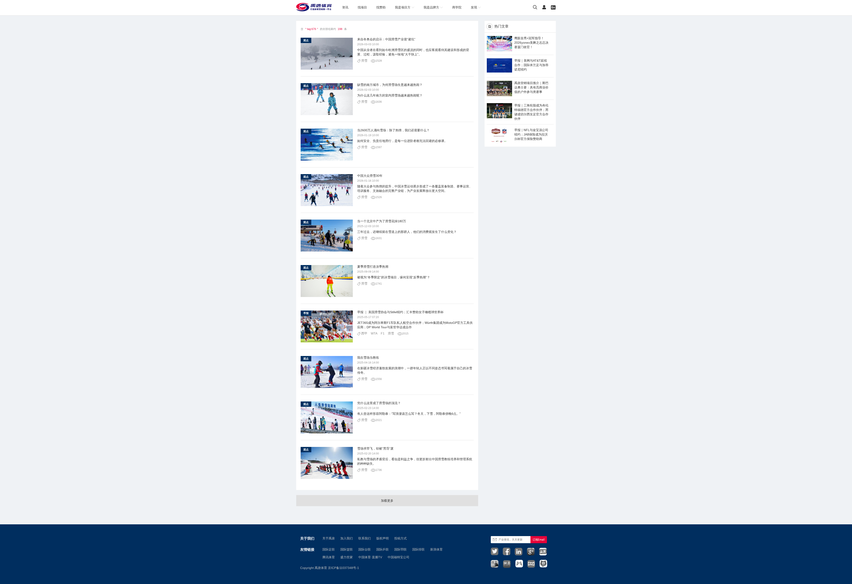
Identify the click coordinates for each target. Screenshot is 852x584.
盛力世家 (346, 557)
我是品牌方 (431, 7)
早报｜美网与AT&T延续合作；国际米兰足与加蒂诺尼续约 (531, 65)
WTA (374, 333)
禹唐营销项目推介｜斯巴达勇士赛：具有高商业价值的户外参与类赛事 (531, 87)
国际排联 (418, 549)
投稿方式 (400, 538)
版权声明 (382, 538)
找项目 (362, 7)
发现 (474, 7)
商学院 (457, 7)
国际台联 (364, 549)
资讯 (345, 7)
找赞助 (381, 7)
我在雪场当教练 (368, 357)
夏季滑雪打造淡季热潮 (372, 266)
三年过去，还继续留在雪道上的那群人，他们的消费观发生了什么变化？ (407, 232)
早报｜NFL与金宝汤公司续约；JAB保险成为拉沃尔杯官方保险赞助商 (531, 134)
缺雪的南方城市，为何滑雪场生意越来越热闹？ (389, 85)
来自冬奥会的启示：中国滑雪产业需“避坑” (386, 39)
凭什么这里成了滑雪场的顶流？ (379, 403)
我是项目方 (402, 7)
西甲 (364, 333)
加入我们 (346, 538)
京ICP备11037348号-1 (343, 568)
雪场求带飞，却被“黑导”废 (375, 448)
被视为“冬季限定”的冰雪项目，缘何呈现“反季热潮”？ (393, 277)
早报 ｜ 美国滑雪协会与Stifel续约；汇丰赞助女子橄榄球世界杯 (400, 312)
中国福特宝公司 (398, 557)
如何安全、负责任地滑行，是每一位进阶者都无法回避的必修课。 (402, 141)
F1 (383, 333)
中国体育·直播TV (370, 557)
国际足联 (328, 549)
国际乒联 (382, 549)
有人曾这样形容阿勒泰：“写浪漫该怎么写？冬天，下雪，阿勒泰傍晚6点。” (409, 413)
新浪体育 (436, 549)
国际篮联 (346, 549)
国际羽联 (400, 549)
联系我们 (364, 538)
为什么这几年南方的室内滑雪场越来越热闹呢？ (389, 95)
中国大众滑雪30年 (370, 175)
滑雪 (364, 60)
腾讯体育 (328, 557)
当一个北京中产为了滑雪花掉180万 (381, 221)
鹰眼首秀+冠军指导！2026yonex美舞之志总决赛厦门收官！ (531, 42)
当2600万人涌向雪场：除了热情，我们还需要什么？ (393, 130)
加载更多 (387, 500)
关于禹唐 (328, 538)
